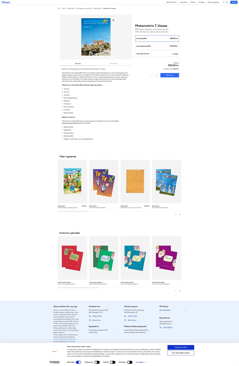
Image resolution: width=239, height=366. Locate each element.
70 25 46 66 (97, 316)
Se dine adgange (213, 2)
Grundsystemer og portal (84, 8)
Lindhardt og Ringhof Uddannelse (64, 339)
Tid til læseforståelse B (103, 258)
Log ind (234, 2)
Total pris (176, 63)
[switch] (97, 362)
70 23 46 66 (132, 316)
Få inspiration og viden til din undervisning (98, 331)
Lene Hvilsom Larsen (160, 29)
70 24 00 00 (167, 328)
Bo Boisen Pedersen (144, 29)
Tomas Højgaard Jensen (159, 32)
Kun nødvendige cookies (181, 353)
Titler (63, 8)
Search (223, 2)
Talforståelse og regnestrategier (72, 181)
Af (136, 29)
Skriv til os (97, 320)
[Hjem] (5, 2)
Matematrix (97, 8)
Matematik (70, 8)
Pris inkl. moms (168, 69)
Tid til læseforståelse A (72, 258)
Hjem (59, 8)
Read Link (113, 20)
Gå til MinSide (164, 310)
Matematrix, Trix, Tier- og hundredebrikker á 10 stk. (135, 181)
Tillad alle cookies (180, 347)
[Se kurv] (227, 2)
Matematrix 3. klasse (103, 181)
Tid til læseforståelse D (166, 258)
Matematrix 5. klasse (166, 181)
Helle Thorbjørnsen (142, 32)
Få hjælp (201, 2)
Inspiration (183, 2)
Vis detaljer (139, 362)
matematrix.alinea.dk (69, 123)
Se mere (114, 199)
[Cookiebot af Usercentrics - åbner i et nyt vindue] (54, 362)
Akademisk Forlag (69, 341)
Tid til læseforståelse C (135, 258)
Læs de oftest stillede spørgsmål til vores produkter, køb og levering (136, 331)
